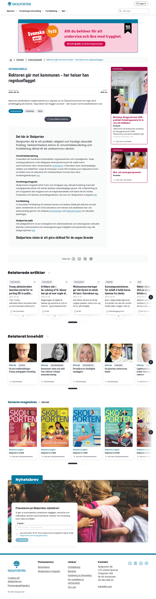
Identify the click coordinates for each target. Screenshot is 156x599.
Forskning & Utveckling (80, 575)
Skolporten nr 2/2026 (48, 453)
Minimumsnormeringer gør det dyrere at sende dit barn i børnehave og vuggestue (85, 290)
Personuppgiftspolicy (19, 585)
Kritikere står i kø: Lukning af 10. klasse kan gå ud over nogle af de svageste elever (53, 290)
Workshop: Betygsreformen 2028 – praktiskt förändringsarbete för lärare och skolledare (128, 120)
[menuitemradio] (12, 11)
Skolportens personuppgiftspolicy (33, 535)
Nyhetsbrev (44, 567)
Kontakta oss (105, 586)
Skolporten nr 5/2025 (144, 453)
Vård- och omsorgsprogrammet (127, 172)
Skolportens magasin (49, 571)
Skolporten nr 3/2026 (16, 453)
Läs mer (45, 402)
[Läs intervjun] (23, 353)
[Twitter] (85, 259)
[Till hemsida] (16, 566)
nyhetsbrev (57, 165)
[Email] (91, 259)
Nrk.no (104, 92)
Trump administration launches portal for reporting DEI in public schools (21, 290)
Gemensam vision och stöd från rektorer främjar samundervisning (53, 371)
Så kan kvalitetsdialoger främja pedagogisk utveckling (22, 370)
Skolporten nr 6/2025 (112, 453)
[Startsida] (11, 59)
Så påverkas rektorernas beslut (116, 370)
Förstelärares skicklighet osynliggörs (84, 370)
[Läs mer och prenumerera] (23, 427)
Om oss (72, 587)
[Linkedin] (79, 259)
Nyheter (20, 59)
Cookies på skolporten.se (15, 580)
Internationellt (35, 59)
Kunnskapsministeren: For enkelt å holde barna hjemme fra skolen (117, 290)
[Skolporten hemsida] (19, 4)
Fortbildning (74, 567)
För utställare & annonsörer (76, 581)
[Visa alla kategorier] (34, 282)
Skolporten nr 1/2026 (80, 453)
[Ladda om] (49, 273)
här (38, 175)
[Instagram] (146, 563)
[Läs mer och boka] (129, 92)
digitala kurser (73, 210)
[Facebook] (73, 259)
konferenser (55, 210)
